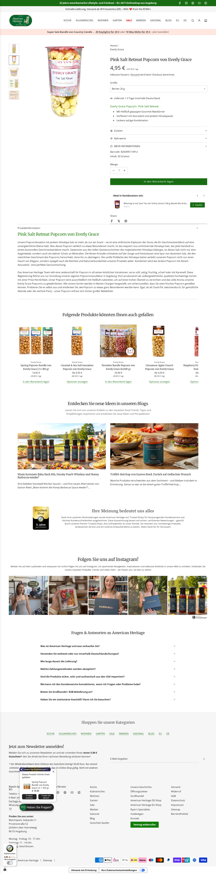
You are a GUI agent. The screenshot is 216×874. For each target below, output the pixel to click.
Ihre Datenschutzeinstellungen (119, 870)
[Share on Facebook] (111, 221)
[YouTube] (199, 3)
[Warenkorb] (205, 20)
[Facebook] (180, 3)
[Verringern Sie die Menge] (113, 170)
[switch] (10, 863)
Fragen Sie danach (46, 796)
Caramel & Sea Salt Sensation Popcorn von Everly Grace (77, 367)
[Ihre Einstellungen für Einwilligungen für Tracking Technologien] (4, 869)
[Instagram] (186, 3)
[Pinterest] (193, 3)
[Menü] (15, 845)
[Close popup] (53, 771)
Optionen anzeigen (77, 381)
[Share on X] (118, 221)
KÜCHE (51, 733)
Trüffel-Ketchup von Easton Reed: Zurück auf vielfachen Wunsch (150, 474)
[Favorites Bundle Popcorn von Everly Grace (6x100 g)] (118, 341)
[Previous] (13, 596)
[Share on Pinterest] (126, 221)
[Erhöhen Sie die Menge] (124, 170)
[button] (25, 81)
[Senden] (204, 759)
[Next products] (204, 196)
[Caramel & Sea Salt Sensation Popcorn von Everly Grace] (77, 341)
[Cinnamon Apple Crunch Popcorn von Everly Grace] (159, 341)
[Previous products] (197, 196)
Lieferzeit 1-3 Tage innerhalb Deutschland (137, 98)
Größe (113, 82)
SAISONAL (138, 733)
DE (167, 733)
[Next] (203, 596)
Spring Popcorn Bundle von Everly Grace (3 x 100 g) (40, 785)
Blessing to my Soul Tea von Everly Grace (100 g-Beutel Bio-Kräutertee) (156, 203)
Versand (135, 74)
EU (160, 733)
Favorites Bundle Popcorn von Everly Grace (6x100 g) (118, 367)
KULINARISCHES (67, 733)
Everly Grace (117, 49)
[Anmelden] (199, 20)
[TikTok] (205, 3)
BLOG (151, 733)
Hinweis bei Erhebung (84, 870)
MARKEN (124, 733)
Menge (114, 164)
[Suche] (193, 20)
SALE (112, 733)
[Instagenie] (199, 618)
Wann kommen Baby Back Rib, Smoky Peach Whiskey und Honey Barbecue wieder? (58, 476)
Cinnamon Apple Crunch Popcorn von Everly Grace (159, 367)
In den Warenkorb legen (36, 381)
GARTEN (100, 733)
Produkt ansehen (29, 796)
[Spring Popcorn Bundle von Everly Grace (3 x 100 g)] (36, 341)
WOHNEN (86, 733)
